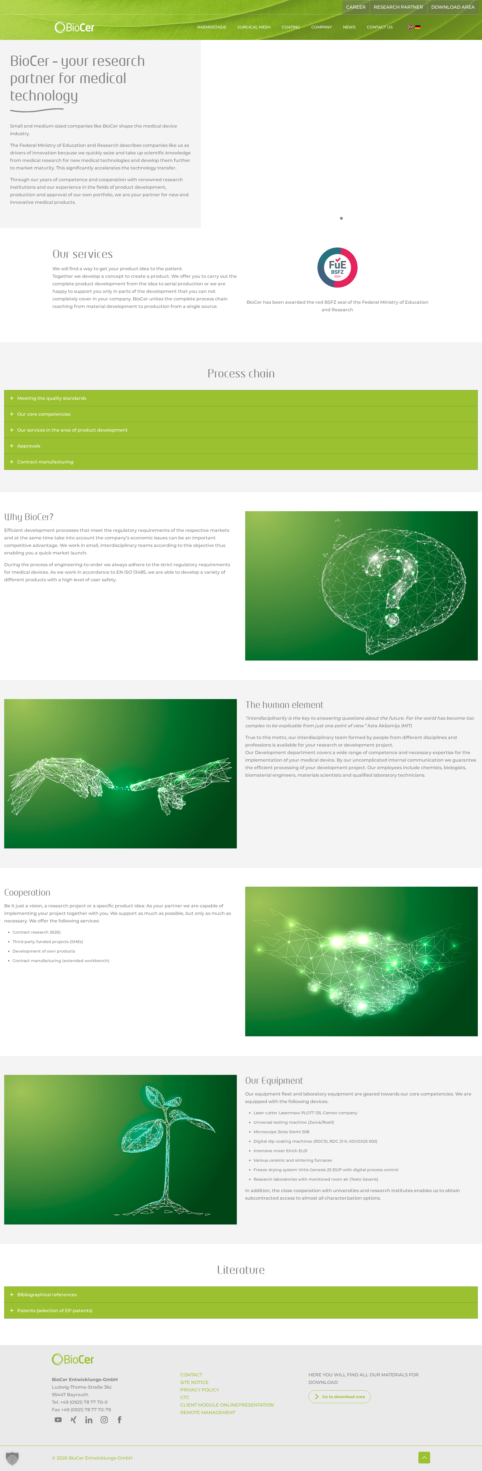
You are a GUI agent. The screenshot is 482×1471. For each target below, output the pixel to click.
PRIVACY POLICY (199, 1390)
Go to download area (343, 1396)
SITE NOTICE (194, 1382)
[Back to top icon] (424, 1457)
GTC (184, 1397)
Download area (453, 7)
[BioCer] (74, 27)
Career (356, 7)
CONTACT (191, 1374)
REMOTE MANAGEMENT (207, 1412)
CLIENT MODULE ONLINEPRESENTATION (227, 1405)
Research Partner (398, 7)
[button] (12, 1458)
